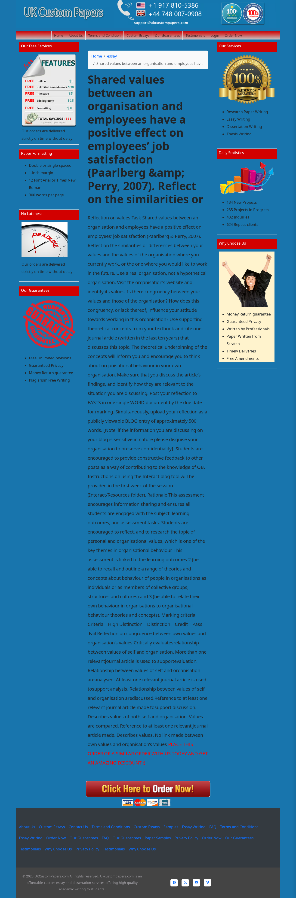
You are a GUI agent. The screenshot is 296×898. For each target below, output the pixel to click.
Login (215, 35)
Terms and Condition (104, 35)
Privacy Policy (186, 837)
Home (58, 35)
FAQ (212, 826)
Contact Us (78, 826)
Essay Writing (194, 826)
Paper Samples (158, 837)
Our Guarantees (167, 35)
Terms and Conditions (111, 826)
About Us (76, 35)
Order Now (233, 35)
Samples (170, 826)
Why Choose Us (58, 849)
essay (112, 56)
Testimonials (195, 35)
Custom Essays (137, 35)
